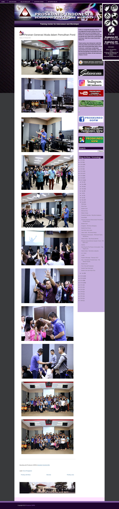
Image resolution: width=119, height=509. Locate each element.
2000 (81, 298)
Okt (82, 186)
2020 (81, 173)
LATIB (82, 255)
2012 (81, 285)
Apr (83, 197)
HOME (3, 1)
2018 (81, 178)
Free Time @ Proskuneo (87, 266)
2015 (81, 278)
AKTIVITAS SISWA (39, 1)
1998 (81, 300)
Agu (83, 191)
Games (83, 244)
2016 (81, 276)
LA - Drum (83, 253)
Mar (83, 200)
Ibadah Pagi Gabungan (87, 268)
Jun (83, 195)
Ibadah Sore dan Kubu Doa (88, 270)
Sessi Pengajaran (27, 471)
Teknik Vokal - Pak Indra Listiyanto (90, 251)
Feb (83, 202)
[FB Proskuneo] (91, 122)
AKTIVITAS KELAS (52, 1)
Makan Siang (84, 213)
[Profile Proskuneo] (91, 106)
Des (83, 182)
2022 (81, 169)
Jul (82, 193)
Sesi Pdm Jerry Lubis (86, 230)
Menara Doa (84, 210)
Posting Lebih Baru (26, 474)
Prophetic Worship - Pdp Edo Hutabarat (91, 215)
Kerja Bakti (84, 217)
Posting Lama (70, 474)
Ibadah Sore (84, 208)
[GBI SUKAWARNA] (91, 75)
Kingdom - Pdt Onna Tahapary (89, 226)
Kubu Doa (83, 206)
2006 (81, 294)
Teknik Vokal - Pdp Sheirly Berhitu (89, 238)
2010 (81, 289)
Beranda (49, 474)
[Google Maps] (91, 142)
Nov (83, 184)
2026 (81, 160)
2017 (81, 180)
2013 (81, 282)
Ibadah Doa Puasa (86, 228)
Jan (83, 273)
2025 (81, 162)
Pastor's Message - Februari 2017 (89, 257)
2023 (81, 166)
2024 (81, 164)
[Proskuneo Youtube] (91, 96)
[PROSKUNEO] (79, 111)
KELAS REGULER (25, 1)
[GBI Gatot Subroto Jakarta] (91, 65)
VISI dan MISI (12, 1)
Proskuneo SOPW (30, 505)
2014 (81, 280)
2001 (81, 296)
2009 (81, 291)
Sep (83, 188)
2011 (81, 287)
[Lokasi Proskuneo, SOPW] (91, 132)
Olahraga (83, 204)
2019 (81, 175)
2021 (81, 171)
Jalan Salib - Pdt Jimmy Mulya (89, 232)
